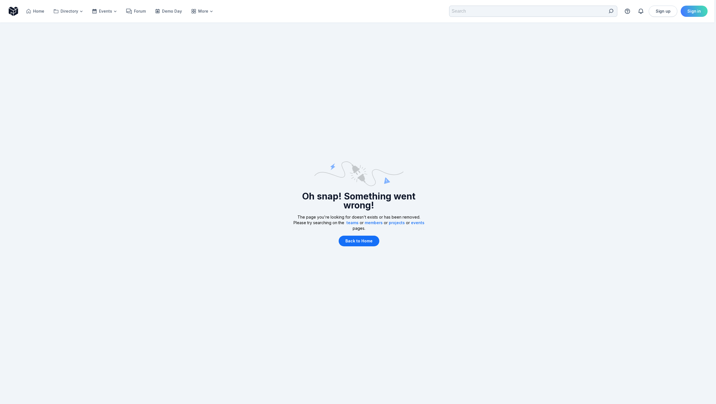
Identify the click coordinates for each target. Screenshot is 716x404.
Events (105, 11)
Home (38, 11)
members (374, 222)
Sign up (663, 11)
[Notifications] (640, 11)
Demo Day (172, 11)
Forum (140, 11)
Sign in (694, 11)
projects (397, 222)
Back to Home (359, 240)
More (203, 11)
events (417, 222)
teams (353, 222)
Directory (69, 11)
